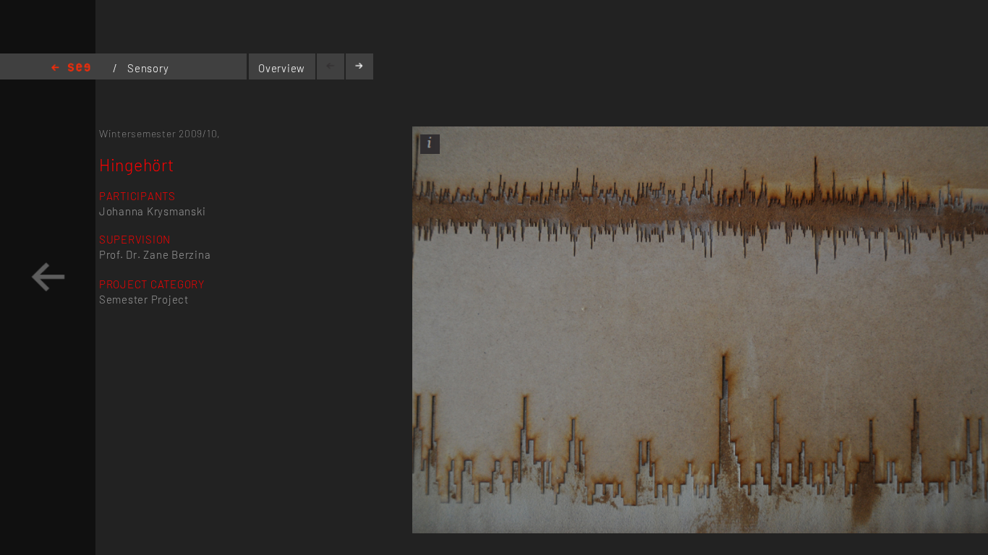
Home (70, 68)
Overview (281, 67)
